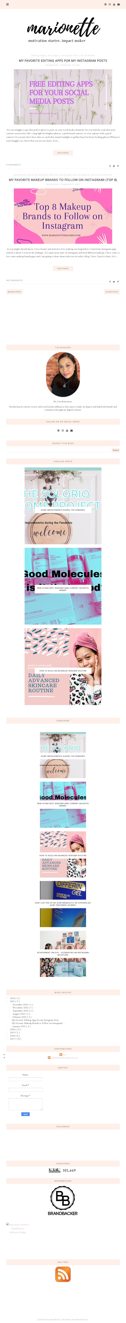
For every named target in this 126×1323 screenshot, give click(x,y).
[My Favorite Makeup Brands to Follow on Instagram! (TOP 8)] (63, 243)
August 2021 (19, 1013)
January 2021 (19, 1026)
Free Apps (54, 55)
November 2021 (21, 1007)
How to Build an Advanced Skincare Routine (63, 671)
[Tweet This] (114, 166)
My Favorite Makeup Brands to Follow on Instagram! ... (38, 1023)
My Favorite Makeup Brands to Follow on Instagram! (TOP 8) (63, 180)
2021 (13, 1001)
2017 (13, 1038)
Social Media (88, 55)
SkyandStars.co (80, 1320)
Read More (63, 153)
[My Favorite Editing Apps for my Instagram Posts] (63, 123)
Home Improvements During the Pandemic (63, 510)
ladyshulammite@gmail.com (64, 1057)
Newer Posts (14, 292)
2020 (13, 1029)
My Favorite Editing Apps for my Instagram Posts (63, 61)
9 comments (13, 165)
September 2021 (21, 1010)
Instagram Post (70, 55)
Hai (64, 1054)
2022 (13, 998)
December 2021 (21, 1004)
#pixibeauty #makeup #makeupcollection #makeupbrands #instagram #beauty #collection (63, 174)
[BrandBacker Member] (63, 1215)
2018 (13, 1035)
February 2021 (20, 1017)
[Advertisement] (63, 319)
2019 (13, 1032)
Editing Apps (39, 55)
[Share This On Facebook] (110, 166)
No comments (14, 280)
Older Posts (112, 292)
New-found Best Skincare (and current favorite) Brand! (63, 589)
